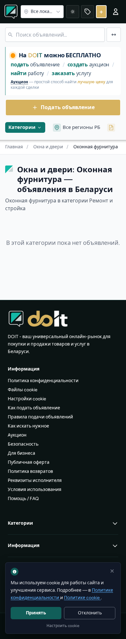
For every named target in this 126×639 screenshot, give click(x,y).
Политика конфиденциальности (43, 380)
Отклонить (90, 613)
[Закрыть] (112, 571)
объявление (35, 65)
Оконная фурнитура (95, 147)
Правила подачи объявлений (40, 417)
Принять (36, 613)
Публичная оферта (28, 462)
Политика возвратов (30, 471)
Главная (16, 147)
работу (27, 73)
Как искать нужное (28, 426)
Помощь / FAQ (23, 498)
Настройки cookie (27, 399)
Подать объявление (68, 107)
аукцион (88, 65)
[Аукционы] (87, 11)
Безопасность (23, 444)
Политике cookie (82, 597)
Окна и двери (50, 147)
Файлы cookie (22, 390)
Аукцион (19, 82)
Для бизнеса (21, 453)
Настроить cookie (63, 625)
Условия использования (34, 489)
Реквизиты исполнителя (35, 480)
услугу (71, 73)
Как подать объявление (34, 408)
